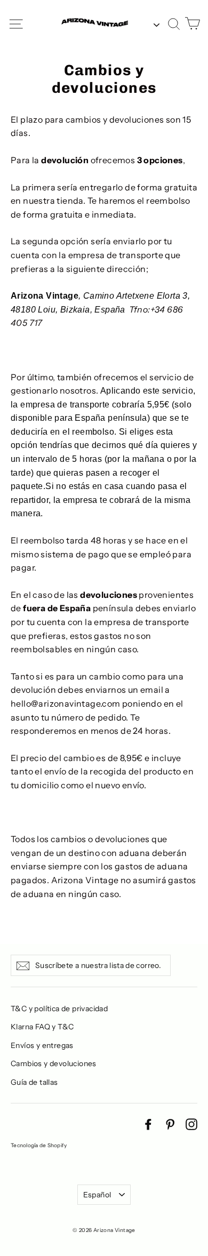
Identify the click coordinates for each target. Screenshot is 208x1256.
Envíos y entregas (42, 1045)
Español (97, 1194)
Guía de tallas (34, 1082)
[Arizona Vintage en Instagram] (191, 1124)
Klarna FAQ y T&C (42, 1026)
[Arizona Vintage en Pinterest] (170, 1124)
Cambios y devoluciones (54, 1063)
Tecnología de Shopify (39, 1145)
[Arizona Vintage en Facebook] (148, 1124)
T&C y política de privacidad (59, 1008)
